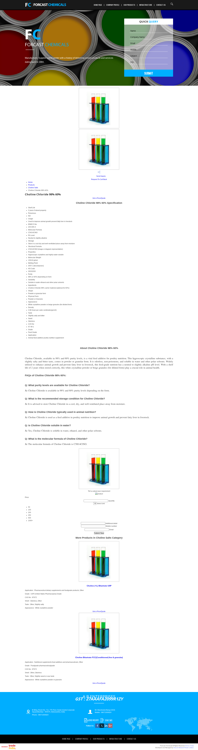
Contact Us (161, 4)
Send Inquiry (101, 176)
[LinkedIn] (106, 727)
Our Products (129, 4)
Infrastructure (145, 4)
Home (30, 182)
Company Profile (112, 4)
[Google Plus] (110, 727)
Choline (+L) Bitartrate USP (99, 586)
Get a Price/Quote (99, 198)
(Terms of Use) (189, 745)
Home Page (98, 4)
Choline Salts (33, 188)
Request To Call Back (99, 179)
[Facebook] (97, 727)
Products (31, 185)
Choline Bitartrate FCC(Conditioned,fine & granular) (99, 657)
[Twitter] (102, 727)
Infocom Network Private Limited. (183, 747)
